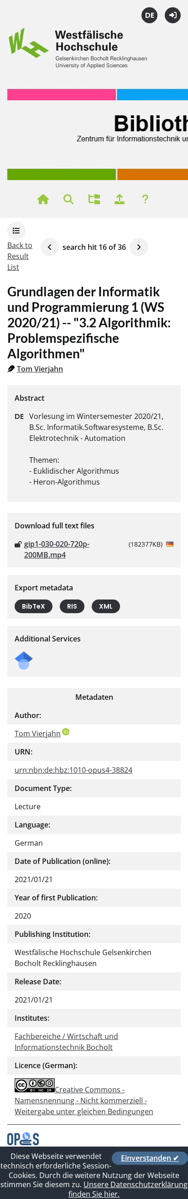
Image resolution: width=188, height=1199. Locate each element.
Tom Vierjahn (40, 369)
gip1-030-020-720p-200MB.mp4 (56, 549)
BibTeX (33, 606)
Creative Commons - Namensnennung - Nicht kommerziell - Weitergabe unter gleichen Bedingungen (84, 1100)
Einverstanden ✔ (150, 1158)
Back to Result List (19, 256)
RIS (72, 606)
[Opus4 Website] (23, 1142)
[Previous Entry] (50, 247)
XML (106, 606)
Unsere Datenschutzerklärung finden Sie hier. (128, 1189)
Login (173, 15)
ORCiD (65, 731)
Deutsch (149, 15)
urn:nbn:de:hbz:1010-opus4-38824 (73, 770)
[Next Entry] (139, 247)
